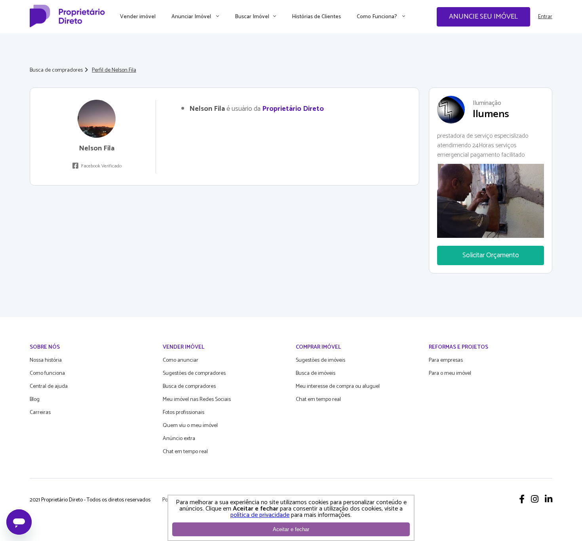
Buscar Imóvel (252, 16)
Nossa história (46, 360)
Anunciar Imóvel (191, 16)
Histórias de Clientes (316, 16)
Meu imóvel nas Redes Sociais (197, 399)
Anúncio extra (179, 438)
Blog (35, 399)
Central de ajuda (49, 386)
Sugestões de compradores (194, 373)
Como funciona (47, 373)
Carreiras (40, 412)
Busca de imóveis (315, 373)
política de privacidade (259, 515)
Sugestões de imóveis (320, 360)
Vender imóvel (138, 16)
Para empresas (446, 360)
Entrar (545, 16)
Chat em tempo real (185, 451)
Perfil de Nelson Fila (114, 70)
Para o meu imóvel (450, 373)
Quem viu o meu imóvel (190, 425)
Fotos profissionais (183, 412)
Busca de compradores (56, 70)
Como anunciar (180, 360)
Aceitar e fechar (291, 529)
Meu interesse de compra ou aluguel (338, 386)
